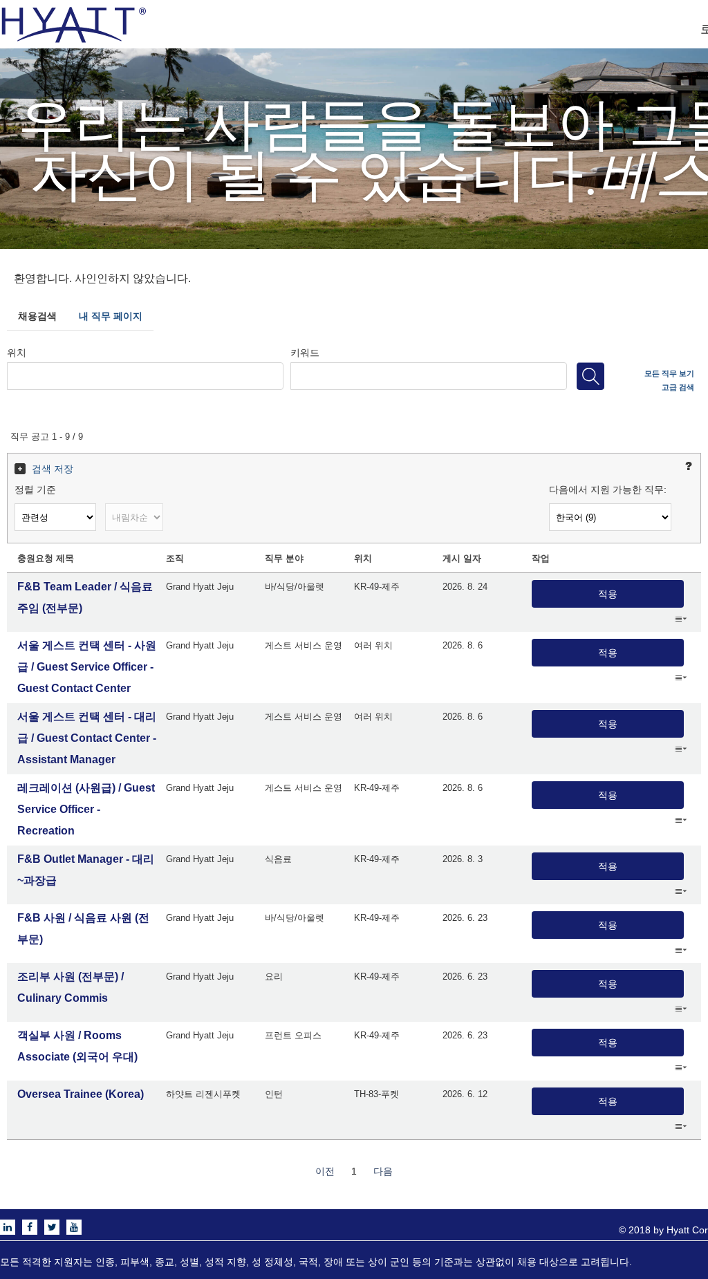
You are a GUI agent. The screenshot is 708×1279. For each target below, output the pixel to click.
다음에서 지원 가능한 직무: (608, 489)
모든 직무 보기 (669, 372)
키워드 (304, 352)
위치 (16, 352)
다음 (383, 1171)
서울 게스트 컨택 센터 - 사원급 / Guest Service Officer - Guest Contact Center (86, 667)
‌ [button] (680, 618)
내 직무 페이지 (110, 315)
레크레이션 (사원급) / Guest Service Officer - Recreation (86, 809)
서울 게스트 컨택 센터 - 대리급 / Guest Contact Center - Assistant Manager (86, 738)
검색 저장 (52, 468)
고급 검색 (678, 386)
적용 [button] (607, 593)
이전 (325, 1171)
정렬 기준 (35, 489)
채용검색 (37, 315)
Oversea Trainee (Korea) (80, 1094)
